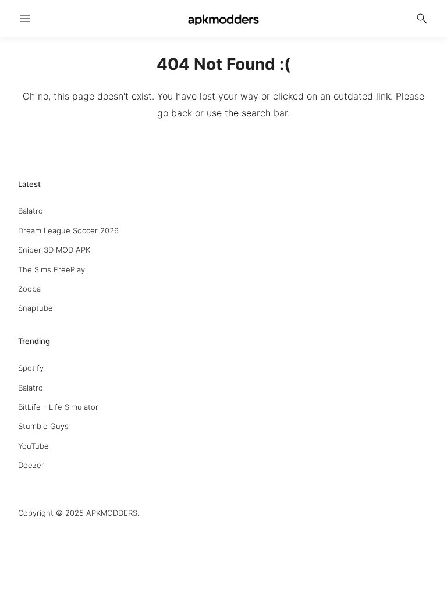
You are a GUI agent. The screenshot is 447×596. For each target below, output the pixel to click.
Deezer (31, 465)
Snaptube (35, 308)
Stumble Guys (43, 426)
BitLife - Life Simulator (58, 406)
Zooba (29, 288)
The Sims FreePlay (51, 269)
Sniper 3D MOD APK (54, 249)
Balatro (30, 210)
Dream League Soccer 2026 (68, 230)
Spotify (31, 367)
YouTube (33, 445)
